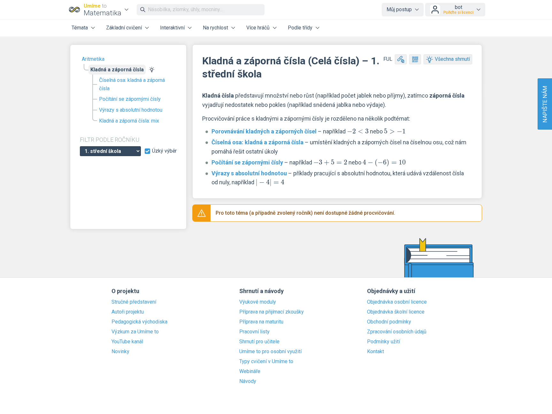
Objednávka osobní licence (397, 302)
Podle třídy (300, 28)
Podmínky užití (383, 342)
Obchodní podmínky (389, 322)
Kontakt (375, 351)
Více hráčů (258, 28)
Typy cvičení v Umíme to (266, 361)
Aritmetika (93, 59)
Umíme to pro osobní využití (270, 351)
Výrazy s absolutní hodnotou (130, 110)
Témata (80, 28)
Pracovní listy (254, 332)
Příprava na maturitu (261, 322)
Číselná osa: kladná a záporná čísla (132, 84)
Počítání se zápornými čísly (130, 99)
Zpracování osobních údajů (396, 332)
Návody (247, 381)
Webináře (249, 371)
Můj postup (399, 9)
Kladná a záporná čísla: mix (129, 121)
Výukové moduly (257, 302)
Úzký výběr (164, 151)
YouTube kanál (127, 342)
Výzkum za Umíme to (135, 332)
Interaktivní (172, 28)
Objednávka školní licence (396, 312)
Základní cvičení (124, 28)
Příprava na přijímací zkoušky (271, 312)
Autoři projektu (127, 312)
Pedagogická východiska (139, 322)
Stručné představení (133, 302)
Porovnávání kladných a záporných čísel (264, 131)
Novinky (120, 351)
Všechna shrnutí (452, 59)
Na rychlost (215, 28)
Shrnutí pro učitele (259, 342)
